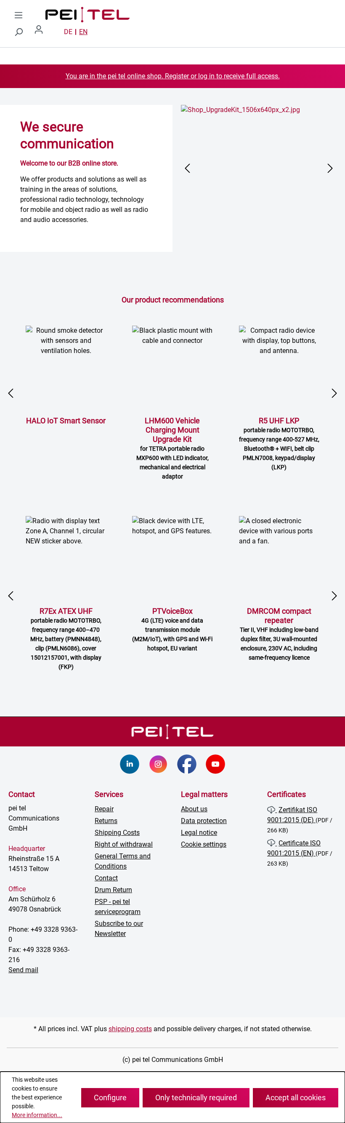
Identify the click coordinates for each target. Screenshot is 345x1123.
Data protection (204, 821)
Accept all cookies (295, 1097)
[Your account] (42, 32)
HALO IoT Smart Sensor (66, 420)
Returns (106, 821)
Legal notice (199, 833)
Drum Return (113, 890)
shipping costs (130, 1029)
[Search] (18, 32)
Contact (106, 878)
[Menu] (18, 15)
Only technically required (196, 1097)
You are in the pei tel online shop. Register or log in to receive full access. (173, 76)
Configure (110, 1097)
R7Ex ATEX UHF (65, 638)
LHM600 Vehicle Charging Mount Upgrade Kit (172, 448)
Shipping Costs (117, 833)
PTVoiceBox (172, 629)
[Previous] (187, 168)
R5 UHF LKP (279, 443)
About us (194, 809)
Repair (104, 809)
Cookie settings (203, 844)
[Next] (330, 168)
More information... (37, 1115)
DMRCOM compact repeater (279, 634)
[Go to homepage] (79, 15)
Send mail (23, 970)
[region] (259, 168)
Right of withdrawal (124, 844)
